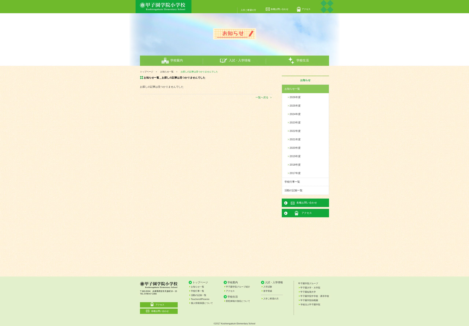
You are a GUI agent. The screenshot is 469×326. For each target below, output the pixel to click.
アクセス (306, 9)
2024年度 (295, 114)
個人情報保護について (202, 303)
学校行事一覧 (292, 181)
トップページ (200, 282)
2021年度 (295, 139)
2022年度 (295, 130)
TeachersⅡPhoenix (200, 299)
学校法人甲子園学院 (310, 304)
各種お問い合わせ (279, 9)
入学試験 (267, 286)
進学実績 (267, 291)
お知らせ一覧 (292, 88)
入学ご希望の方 (248, 10)
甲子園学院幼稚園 (309, 300)
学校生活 (302, 60)
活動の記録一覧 (293, 190)
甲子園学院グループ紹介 (238, 286)
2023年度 (295, 122)
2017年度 (295, 173)
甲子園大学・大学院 (310, 287)
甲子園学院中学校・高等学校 (314, 296)
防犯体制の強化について (238, 301)
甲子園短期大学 (308, 292)
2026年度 (295, 97)
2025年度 (295, 105)
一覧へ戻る (262, 97)
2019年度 (295, 156)
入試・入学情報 (240, 60)
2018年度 (295, 164)
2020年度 (295, 147)
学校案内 (176, 60)
